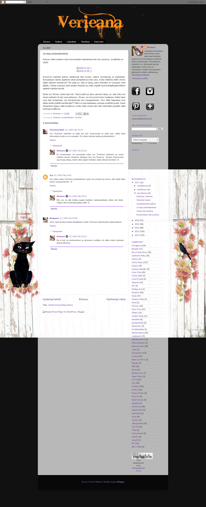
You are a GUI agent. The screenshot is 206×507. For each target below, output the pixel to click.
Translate (152, 143)
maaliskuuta (142, 186)
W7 (133, 443)
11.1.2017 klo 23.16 (77, 151)
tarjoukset (136, 413)
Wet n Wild (136, 447)
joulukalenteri (68, 117)
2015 (137, 224)
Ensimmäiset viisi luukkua (147, 215)
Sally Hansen (137, 400)
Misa (134, 370)
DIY (133, 286)
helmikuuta (142, 189)
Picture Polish (138, 393)
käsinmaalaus (138, 333)
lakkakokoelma (138, 339)
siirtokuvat (136, 407)
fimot (134, 303)
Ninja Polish (137, 376)
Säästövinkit (137, 410)
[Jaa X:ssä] (82, 113)
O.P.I (134, 380)
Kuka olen (98, 41)
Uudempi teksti (52, 299)
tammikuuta (142, 193)
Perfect (135, 390)
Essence (57, 117)
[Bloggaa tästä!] (79, 113)
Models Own (137, 373)
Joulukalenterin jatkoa (146, 204)
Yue (51, 175)
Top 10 (135, 427)
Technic (78, 117)
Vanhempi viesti (115, 299)
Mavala (135, 363)
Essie (134, 296)
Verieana (57, 114)
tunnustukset (137, 433)
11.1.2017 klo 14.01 (62, 175)
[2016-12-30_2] (84, 71)
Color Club (136, 272)
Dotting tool (137, 289)
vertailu (135, 437)
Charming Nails (57, 130)
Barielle (135, 249)
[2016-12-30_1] (84, 68)
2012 (137, 235)
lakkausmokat (138, 346)
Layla (134, 350)
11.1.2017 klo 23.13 (77, 236)
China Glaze (137, 262)
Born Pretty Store (139, 252)
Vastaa (53, 140)
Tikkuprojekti (137, 423)
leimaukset (136, 353)
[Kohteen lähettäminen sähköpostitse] (77, 113)
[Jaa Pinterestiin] (87, 113)
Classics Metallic (139, 269)
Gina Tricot (136, 309)
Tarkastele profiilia (140, 78)
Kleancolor (136, 326)
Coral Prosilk (137, 279)
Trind (134, 430)
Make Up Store (138, 360)
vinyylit (135, 440)
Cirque (135, 266)
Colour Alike (137, 276)
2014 (137, 228)
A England (136, 246)
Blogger (120, 482)
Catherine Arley (138, 256)
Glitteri (134, 313)
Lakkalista (71, 41)
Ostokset (136, 386)
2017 (137, 182)
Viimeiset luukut (143, 200)
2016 (137, 220)
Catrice (135, 259)
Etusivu (46, 41)
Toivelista (85, 41)
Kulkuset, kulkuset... (145, 196)
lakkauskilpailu (138, 343)
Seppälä (135, 403)
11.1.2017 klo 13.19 (74, 130)
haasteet (135, 319)
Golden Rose (137, 316)
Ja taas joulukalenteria (146, 207)
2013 (137, 231)
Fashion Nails (138, 299)
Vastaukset (57, 146)
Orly (133, 383)
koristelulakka (138, 329)
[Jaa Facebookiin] (85, 113)
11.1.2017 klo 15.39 (68, 218)
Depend (135, 282)
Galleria (58, 41)
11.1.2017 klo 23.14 (77, 196)
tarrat (134, 417)
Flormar (135, 306)
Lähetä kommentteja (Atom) (60, 305)
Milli (133, 366)
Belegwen (54, 218)
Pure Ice (135, 396)
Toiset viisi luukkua (144, 211)
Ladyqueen (137, 336)
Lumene (135, 356)
